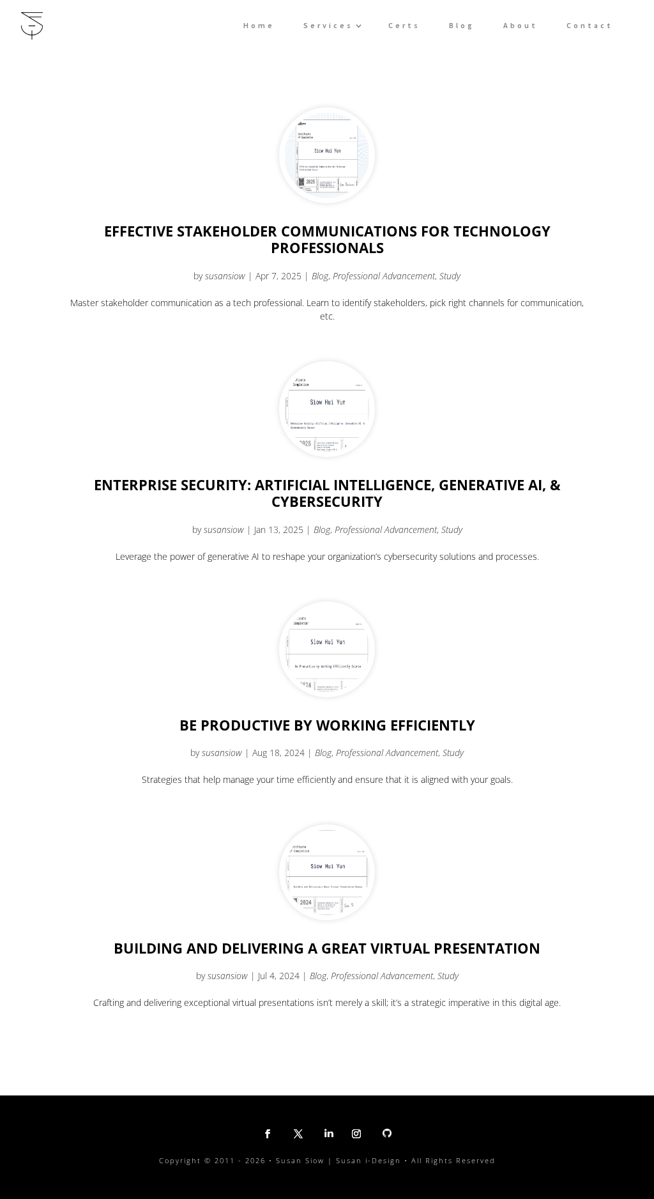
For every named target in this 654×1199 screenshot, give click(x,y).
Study (449, 276)
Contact (590, 25)
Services (328, 25)
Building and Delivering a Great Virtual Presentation (327, 948)
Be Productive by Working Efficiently (327, 724)
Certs (404, 25)
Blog (462, 25)
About (520, 25)
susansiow (225, 276)
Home (259, 25)
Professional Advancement (384, 276)
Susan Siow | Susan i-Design (338, 1160)
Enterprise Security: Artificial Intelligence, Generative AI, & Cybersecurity (327, 493)
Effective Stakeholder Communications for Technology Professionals (327, 239)
